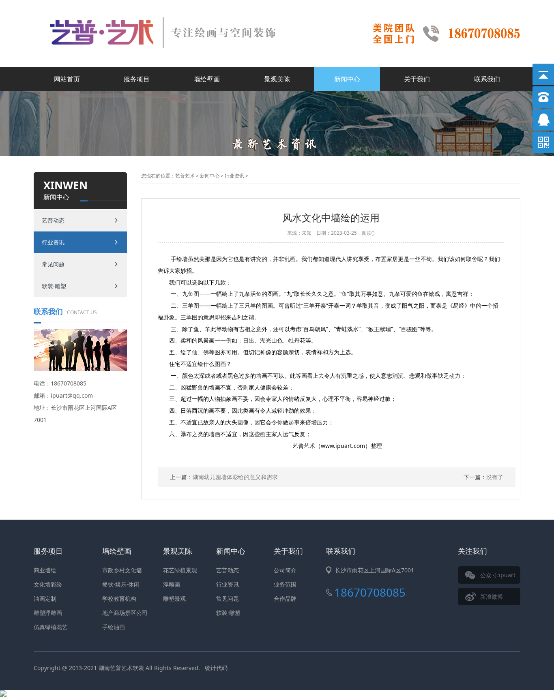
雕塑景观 (174, 598)
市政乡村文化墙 (122, 570)
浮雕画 (171, 584)
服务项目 (137, 79)
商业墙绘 (45, 570)
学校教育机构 (119, 598)
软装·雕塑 (54, 286)
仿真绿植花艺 (51, 627)
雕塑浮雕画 (48, 613)
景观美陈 (277, 79)
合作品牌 (285, 598)
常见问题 (53, 264)
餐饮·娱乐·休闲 (121, 584)
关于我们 (417, 79)
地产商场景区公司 (125, 613)
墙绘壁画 (207, 79)
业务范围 (285, 584)
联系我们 (487, 79)
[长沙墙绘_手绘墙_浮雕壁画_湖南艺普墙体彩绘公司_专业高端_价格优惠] (176, 9)
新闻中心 (347, 79)
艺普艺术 (185, 175)
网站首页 (67, 79)
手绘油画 (113, 627)
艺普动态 (53, 220)
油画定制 (45, 598)
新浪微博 (491, 596)
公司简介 (285, 570)
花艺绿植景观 (180, 570)
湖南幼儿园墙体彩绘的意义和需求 (224, 477)
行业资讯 (53, 242)
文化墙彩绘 (48, 584)
